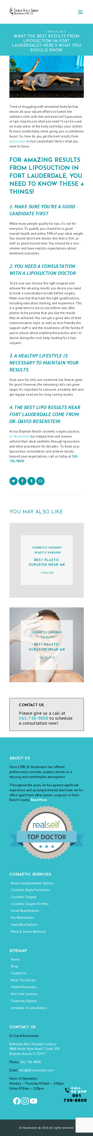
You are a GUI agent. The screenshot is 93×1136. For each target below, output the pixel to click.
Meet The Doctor (23, 980)
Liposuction (36, 31)
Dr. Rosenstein (19, 436)
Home (15, 959)
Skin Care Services (24, 994)
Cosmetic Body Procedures (30, 890)
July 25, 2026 (47, 657)
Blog (14, 966)
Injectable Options (24, 924)
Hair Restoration (22, 917)
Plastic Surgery (47, 552)
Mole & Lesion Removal (28, 931)
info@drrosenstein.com (36, 1070)
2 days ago (46, 572)
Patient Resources (24, 987)
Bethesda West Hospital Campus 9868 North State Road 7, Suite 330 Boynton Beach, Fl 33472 (34, 1049)
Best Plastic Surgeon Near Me (47, 563)
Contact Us (19, 973)
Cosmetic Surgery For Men (30, 904)
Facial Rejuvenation (25, 911)
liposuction (17, 141)
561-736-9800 (30, 1062)
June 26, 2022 (56, 31)
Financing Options (24, 1001)
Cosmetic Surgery (28, 28)
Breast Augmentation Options (32, 883)
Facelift (47, 637)
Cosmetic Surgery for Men (58, 28)
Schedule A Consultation (29, 1008)
